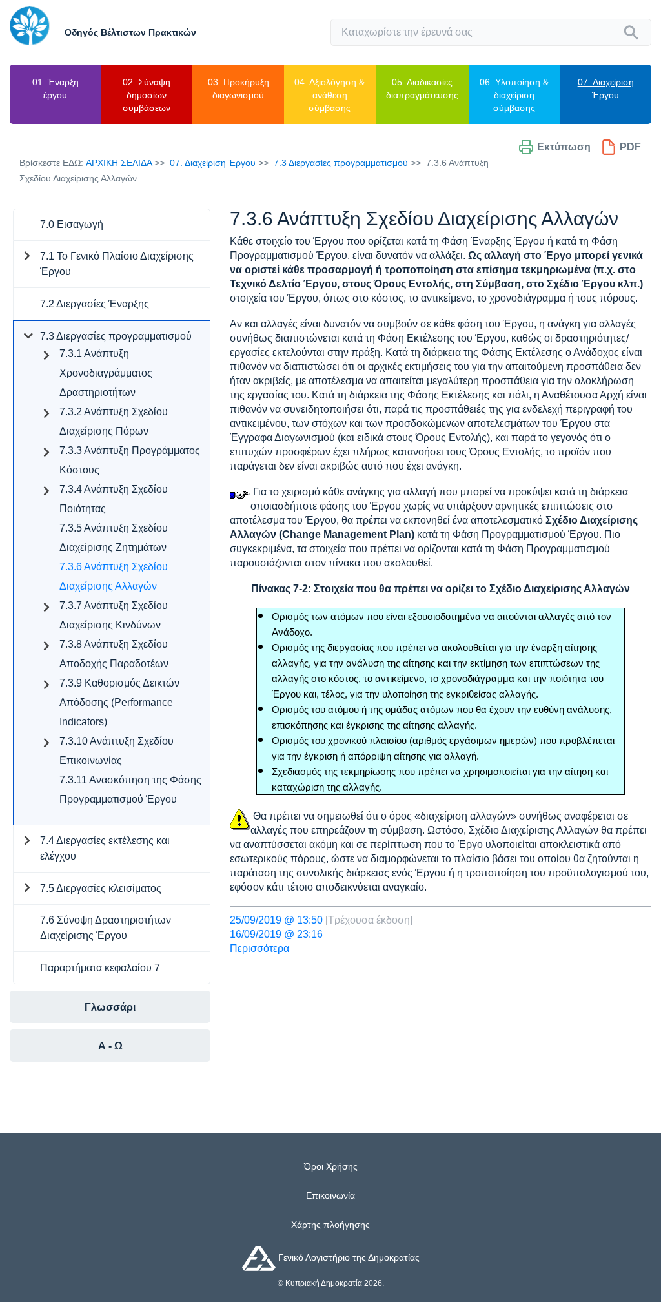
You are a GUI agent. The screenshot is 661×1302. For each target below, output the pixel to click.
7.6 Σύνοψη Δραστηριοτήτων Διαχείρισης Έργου (105, 927)
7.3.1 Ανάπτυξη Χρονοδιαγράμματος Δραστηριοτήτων (105, 373)
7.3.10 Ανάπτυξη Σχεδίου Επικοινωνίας (116, 751)
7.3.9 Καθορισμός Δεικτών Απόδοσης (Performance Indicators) (119, 702)
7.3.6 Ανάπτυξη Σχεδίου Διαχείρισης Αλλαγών (113, 576)
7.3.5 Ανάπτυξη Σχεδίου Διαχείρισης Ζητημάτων (113, 537)
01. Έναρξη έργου (55, 88)
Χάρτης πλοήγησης (330, 1224)
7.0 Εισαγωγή (71, 224)
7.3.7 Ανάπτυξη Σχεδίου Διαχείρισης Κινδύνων (113, 615)
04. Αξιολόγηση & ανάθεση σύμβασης (329, 95)
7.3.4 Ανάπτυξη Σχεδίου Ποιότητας (113, 499)
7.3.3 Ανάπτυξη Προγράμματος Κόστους (129, 460)
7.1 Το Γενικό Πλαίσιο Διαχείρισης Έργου (117, 264)
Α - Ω (110, 1045)
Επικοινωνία (330, 1195)
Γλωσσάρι (110, 1007)
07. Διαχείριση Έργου (606, 88)
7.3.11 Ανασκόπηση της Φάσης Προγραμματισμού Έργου (130, 789)
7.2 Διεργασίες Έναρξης (94, 303)
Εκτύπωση (564, 146)
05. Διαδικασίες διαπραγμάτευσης (422, 88)
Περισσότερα (259, 948)
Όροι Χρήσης (331, 1166)
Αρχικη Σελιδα (119, 163)
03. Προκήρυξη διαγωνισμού (238, 88)
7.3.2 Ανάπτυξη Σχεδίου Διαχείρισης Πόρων (113, 421)
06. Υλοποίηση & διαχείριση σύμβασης (514, 95)
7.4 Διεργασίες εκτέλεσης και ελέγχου (105, 848)
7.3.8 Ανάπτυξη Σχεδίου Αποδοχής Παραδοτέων (113, 654)
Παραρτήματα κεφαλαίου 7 (100, 967)
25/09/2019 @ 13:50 (276, 919)
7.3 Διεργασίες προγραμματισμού (341, 163)
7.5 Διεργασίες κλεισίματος (100, 888)
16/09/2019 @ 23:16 (276, 934)
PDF (630, 146)
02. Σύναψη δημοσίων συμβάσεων (146, 95)
